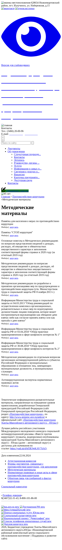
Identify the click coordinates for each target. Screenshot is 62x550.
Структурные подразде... (27, 154)
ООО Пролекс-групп (19, 538)
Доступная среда (23, 180)
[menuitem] (34, 166)
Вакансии (19, 174)
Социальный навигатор (14, 486)
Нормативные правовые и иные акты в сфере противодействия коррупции (32, 474)
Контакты (19, 157)
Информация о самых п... (27, 168)
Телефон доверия (12, 495)
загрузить (14, 227)
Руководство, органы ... (26, 163)
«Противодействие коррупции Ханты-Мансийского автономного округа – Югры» (29, 421)
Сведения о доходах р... (26, 171)
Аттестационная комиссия (22, 461)
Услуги (18, 165)
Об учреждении (16, 151)
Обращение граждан (17, 190)
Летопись (19, 160)
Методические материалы (22, 469)
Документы (14, 148)
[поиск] (32, 143)
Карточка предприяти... (27, 177)
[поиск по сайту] (2, 138)
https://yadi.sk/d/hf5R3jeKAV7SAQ (28, 448)
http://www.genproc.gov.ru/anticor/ (27, 417)
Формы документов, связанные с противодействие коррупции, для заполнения (32, 465)
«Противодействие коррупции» (26, 414)
